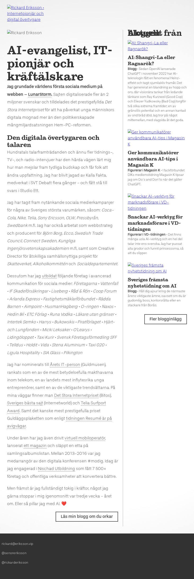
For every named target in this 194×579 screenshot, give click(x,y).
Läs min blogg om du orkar (87, 516)
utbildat (49, 275)
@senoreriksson (14, 553)
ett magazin (35, 445)
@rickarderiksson (15, 563)
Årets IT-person (65, 364)
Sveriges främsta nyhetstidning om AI (152, 282)
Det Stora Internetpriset (76, 395)
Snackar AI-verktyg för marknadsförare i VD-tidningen (155, 223)
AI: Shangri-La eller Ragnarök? (151, 60)
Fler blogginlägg (166, 319)
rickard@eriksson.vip (17, 544)
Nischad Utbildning (56, 468)
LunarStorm (39, 94)
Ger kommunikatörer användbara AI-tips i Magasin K (153, 159)
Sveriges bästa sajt (25, 403)
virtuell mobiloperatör (85, 438)
